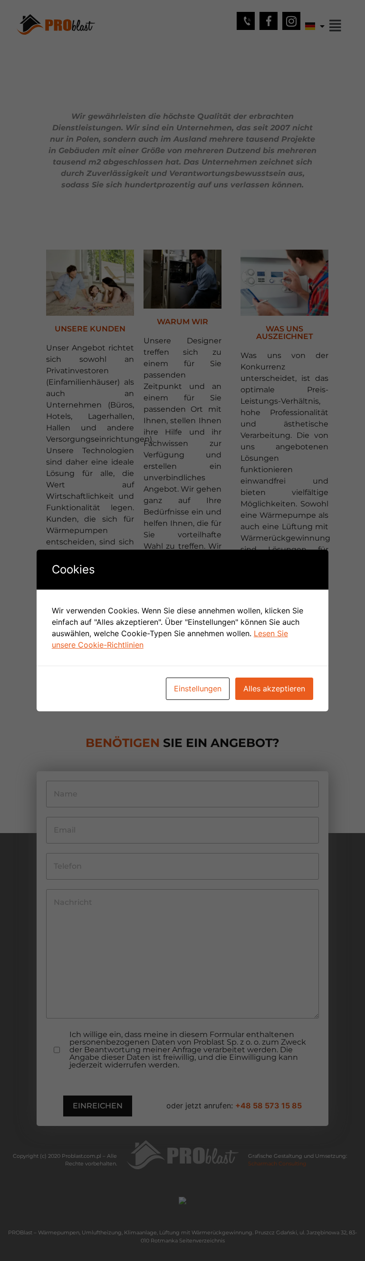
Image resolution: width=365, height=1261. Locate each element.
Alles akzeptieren (274, 688)
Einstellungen (197, 688)
